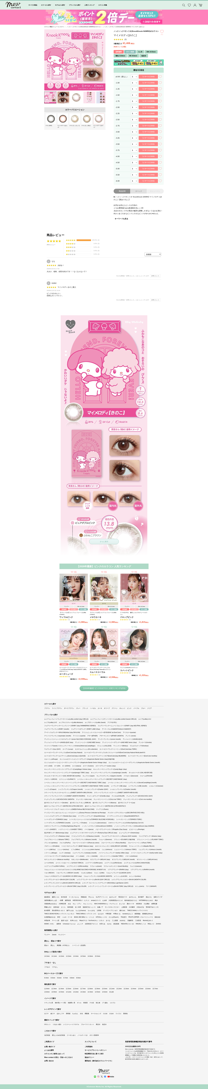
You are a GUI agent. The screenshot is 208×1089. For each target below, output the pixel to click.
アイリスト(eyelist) (79, 736)
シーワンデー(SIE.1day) (119, 786)
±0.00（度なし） (122, 77)
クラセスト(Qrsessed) (131, 776)
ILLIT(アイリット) (101, 897)
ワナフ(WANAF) (151, 886)
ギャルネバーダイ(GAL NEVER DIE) (140, 772)
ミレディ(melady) (65, 853)
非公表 (111, 992)
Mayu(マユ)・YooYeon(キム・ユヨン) (91, 920)
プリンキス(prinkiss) (51, 843)
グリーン (114, 708)
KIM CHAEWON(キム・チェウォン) (105, 904)
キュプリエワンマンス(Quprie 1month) (109, 776)
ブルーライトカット (87, 1024)
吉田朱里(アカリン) (91, 924)
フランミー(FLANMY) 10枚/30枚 (124, 839)
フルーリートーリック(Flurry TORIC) (140, 843)
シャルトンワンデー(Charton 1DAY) (96, 789)
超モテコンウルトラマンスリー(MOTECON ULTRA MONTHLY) (105, 806)
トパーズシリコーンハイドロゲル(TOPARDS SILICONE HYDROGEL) (91, 819)
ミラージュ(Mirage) (50, 853)
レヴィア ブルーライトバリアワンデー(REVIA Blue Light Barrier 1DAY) (105, 883)
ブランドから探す (75, 5)
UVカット (47, 1024)
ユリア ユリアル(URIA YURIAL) (54, 866)
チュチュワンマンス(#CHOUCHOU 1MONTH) (59, 799)
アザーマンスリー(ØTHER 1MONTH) (112, 736)
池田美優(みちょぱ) (50, 900)
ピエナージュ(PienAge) (136, 829)
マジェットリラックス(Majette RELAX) (141, 846)
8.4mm (46, 978)
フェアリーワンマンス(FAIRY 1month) (56, 729)
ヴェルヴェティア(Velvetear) (139, 746)
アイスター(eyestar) (129, 732)
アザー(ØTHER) (92, 736)
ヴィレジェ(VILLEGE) (104, 746)
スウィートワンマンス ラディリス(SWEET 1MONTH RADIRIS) (64, 796)
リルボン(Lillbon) (86, 873)
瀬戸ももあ (70, 910)
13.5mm (140, 989)
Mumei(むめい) (148, 920)
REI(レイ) (151, 924)
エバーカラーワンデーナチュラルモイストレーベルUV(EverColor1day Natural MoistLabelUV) (114, 752)
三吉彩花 (138, 920)
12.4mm (61, 989)
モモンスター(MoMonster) (79, 859)
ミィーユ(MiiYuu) (49, 849)
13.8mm (47, 992)
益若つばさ (64, 920)
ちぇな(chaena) (81, 910)
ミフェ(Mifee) (75, 849)
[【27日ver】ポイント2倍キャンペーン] (104, 17)
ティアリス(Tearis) (102, 809)
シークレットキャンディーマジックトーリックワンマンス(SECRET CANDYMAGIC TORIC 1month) (76, 786)
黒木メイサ (130, 904)
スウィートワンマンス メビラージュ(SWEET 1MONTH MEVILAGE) (116, 792)
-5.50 (118, 175)
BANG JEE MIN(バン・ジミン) (84, 917)
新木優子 (141, 897)
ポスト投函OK (94, 1035)
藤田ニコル (55, 897)
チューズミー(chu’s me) (84, 799)
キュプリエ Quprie (89, 776)
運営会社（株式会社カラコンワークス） (99, 1061)
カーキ (100, 708)
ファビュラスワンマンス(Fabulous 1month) (85, 836)
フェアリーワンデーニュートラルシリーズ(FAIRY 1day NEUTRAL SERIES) (122, 726)
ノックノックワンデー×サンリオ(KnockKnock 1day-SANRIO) (134, 826)
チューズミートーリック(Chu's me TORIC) (107, 799)
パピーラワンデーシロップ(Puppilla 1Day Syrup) (111, 829)
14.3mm (68, 956)
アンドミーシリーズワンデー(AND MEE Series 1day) (119, 742)
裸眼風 (87, 1013)
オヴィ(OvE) (48, 766)
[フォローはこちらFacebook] (105, 1077)
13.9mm (54, 992)
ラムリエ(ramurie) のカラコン (129, 667)
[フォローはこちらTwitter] (102, 1077)
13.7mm (155, 989)
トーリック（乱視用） (79, 945)
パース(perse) (89, 829)
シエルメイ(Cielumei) (156, 786)
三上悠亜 (115, 920)
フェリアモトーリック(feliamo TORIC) (56, 839)
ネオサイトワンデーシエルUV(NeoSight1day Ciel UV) (125, 823)
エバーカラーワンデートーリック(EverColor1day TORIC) (118, 749)
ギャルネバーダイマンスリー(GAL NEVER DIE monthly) (62, 776)
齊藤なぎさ (48, 907)
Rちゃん (91, 897)
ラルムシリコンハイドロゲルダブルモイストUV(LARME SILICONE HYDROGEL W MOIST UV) (75, 869)
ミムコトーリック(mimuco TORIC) (125, 849)
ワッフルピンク (66, 617)
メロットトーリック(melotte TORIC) (111, 856)
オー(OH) (57, 766)
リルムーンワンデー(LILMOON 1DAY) (118, 873)
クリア (149, 708)
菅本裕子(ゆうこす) (152, 907)
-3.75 (118, 150)
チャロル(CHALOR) (118, 796)
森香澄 (59, 924)
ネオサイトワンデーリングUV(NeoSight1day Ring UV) (62, 826)
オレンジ (122, 708)
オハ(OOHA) (66, 766)
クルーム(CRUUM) (146, 776)
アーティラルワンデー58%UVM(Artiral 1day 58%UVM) (62, 732)
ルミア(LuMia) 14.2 (144, 719)
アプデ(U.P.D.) (112, 722)
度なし (53, 945)
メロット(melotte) (92, 856)
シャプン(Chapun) (50, 789)
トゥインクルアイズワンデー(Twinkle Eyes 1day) (60, 816)
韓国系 (85, 1003)
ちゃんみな (91, 910)
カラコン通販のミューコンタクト (54, 26)
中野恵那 (108, 914)
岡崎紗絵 (84, 897)
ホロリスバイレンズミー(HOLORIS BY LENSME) (111, 846)
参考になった (155, 276)
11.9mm (46, 989)
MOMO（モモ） (49, 924)
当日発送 (47, 1035)
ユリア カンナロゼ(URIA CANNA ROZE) (137, 863)
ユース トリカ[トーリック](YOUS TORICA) (69, 863)
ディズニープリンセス (110, 910)
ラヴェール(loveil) (96, 866)
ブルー (143, 708)
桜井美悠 (70, 907)
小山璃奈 (147, 904)
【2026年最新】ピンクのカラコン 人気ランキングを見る (104, 688)
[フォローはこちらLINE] (95, 1077)
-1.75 (118, 101)
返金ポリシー (89, 1057)
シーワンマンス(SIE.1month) (137, 786)
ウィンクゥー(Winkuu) (120, 746)
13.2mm (119, 989)
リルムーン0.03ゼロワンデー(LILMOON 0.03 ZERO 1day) (63, 876)
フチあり (47, 967)
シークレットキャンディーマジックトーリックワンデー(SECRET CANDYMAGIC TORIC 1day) (75, 782)
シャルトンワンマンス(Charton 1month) (123, 789)
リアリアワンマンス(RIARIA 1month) (142, 869)
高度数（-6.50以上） (63, 945)
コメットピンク (127, 670)
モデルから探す (60, 5)
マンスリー (61, 935)
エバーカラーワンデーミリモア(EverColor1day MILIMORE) (107, 756)
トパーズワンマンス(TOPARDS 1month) (57, 823)
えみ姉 (104, 900)
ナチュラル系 (48, 1003)
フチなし (55, 967)
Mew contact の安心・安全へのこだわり (58, 1057)
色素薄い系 (71, 1003)
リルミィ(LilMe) (99, 873)
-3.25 (118, 138)
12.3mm (54, 989)
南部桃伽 (137, 914)
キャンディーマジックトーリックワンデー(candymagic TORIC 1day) (66, 772)
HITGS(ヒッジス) (101, 917)
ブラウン (47, 708)
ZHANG (158, 924)
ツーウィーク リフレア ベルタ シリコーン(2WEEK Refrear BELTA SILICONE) (69, 809)
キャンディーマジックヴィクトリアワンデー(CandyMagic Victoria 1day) (67, 769)
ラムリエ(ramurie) (136, 866)
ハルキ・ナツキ (67, 917)
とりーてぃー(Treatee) (79, 823)
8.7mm (65, 978)
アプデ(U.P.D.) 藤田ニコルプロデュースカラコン (133, 613)
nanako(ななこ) (127, 914)
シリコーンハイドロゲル (71, 1024)
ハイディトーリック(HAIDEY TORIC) (70, 829)
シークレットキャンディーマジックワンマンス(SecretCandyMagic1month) (132, 782)
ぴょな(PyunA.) (114, 917)
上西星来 (124, 907)
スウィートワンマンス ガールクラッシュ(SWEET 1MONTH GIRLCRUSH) (68, 792)
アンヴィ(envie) (131, 736)
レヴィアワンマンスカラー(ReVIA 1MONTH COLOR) (129, 879)
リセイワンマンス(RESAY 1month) (67, 873)
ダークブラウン (69, 708)
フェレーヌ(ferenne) (105, 839)
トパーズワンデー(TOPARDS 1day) (55, 819)
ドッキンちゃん (74, 897)
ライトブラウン (57, 708)
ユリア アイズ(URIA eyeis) (94, 863)
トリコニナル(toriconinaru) (97, 823)
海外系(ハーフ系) (60, 1003)
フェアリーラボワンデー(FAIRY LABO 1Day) (85, 729)
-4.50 (118, 162)
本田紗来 (47, 920)
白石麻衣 (132, 907)
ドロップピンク (127, 617)
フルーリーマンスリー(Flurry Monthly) (113, 843)
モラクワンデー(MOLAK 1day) (100, 859)
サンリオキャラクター (112, 907)
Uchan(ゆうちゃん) (69, 924)
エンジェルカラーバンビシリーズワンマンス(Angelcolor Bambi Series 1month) (134, 762)
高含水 (98, 1024)
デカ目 (92, 1003)
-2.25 (118, 113)
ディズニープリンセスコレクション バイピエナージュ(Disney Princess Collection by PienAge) (75, 813)
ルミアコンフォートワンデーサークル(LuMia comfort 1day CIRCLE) (66, 719)
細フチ (53, 1013)
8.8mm (72, 978)
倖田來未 (139, 904)
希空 (58, 917)
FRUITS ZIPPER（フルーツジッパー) (140, 917)
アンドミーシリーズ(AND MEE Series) (87, 742)
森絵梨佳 (47, 897)
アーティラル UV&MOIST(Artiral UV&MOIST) (116, 729)
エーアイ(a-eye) (68, 749)
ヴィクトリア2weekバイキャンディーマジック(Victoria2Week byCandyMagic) (69, 746)
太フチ (46, 1013)
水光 (81, 1013)
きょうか (122, 904)
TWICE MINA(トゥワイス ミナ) (86, 914)
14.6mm (104, 992)
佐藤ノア (100, 907)
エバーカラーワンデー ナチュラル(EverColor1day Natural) (63, 752)
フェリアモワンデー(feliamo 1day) (150, 836)
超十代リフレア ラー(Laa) (126, 803)
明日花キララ (122, 897)
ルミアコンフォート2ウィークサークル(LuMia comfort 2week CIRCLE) (113, 719)
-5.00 (118, 169)
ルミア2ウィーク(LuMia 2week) (95, 722)
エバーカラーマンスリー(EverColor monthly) (142, 756)
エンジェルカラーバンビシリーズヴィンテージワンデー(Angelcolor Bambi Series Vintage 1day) (75, 762)
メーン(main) (80, 856)
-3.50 (118, 144)
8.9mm (78, 978)
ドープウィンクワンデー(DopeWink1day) (91, 816)
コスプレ (113, 1003)
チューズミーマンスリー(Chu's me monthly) (137, 799)
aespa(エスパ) (95, 900)
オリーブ (107, 708)
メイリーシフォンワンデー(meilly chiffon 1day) (113, 853)
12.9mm (97, 989)
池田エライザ (158, 897)
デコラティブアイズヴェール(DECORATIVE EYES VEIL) (126, 813)
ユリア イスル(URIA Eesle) (113, 863)
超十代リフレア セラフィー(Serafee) (56, 803)
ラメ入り (118, 1013)
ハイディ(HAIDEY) (50, 829)
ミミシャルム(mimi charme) (91, 849)
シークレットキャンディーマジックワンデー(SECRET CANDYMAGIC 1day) (102, 779)
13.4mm (133, 989)
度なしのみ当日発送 (58, 1035)
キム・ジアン (77, 904)
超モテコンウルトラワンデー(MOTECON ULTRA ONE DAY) (63, 806)
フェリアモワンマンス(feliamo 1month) (84, 839)
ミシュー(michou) (63, 849)
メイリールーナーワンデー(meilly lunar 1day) (59, 856)
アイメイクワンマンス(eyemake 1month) (57, 736)
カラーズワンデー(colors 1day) (106, 766)
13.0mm (104, 989)
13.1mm (111, 989)
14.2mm (61, 956)
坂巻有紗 (56, 907)
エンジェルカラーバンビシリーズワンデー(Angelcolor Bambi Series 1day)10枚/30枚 (87, 759)
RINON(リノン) (141, 924)
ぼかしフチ (60, 1013)
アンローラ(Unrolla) (145, 742)
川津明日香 (62, 904)
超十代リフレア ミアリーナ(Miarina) (104, 803)
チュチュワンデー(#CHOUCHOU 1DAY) (140, 796)
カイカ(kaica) (76, 766)
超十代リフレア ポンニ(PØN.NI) (80, 803)
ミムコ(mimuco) (107, 849)
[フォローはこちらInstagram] (98, 1077)
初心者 (98, 1003)
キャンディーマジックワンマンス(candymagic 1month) (109, 772)
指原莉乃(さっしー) (89, 907)
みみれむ (123, 920)
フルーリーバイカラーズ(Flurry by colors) (85, 843)
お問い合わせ (49, 1061)
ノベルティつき (83, 1035)
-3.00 (118, 132)
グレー (78, 708)
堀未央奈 (157, 917)
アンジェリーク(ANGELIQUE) (132, 739)
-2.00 (118, 107)
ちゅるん (75, 1013)
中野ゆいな (116, 914)
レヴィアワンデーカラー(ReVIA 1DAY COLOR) (59, 879)
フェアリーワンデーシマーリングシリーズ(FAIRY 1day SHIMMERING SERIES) (70, 726)
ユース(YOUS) (49, 863)
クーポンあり (71, 1035)
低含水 (104, 1024)
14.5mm (83, 956)
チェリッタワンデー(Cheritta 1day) (98, 796)
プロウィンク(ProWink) (51, 846)
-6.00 (118, 181)
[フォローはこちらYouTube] (110, 1076)
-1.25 (118, 89)
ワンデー (47, 935)
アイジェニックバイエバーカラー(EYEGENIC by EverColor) (101, 732)
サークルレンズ (96, 1013)
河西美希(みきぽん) (50, 904)
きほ (69, 904)
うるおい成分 (57, 1024)
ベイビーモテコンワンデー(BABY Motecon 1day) (77, 846)
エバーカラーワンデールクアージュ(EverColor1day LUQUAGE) (65, 756)
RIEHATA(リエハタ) (127, 924)
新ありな (149, 897)
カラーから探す (46, 5)
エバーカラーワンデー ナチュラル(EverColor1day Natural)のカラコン (100, 668)
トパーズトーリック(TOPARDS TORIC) (129, 819)
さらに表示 (104, 542)
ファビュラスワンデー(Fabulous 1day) (56, 836)
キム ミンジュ (87, 904)
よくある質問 (49, 1050)
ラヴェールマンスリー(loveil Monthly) (116, 866)
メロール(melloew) (131, 856)
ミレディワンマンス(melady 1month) (84, 853)
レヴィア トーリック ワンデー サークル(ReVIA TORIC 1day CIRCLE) (110, 886)
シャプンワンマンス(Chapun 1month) (70, 789)
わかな (109, 924)
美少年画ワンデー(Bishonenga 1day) (56, 833)
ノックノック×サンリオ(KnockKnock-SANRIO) (97, 826)
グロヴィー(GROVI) (50, 779)
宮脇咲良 (130, 920)
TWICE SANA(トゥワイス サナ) (137, 910)
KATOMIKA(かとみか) (146, 900)
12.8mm (90, 989)
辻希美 (99, 910)
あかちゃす (113, 897)
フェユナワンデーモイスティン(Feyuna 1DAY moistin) (119, 836)
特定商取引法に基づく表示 (94, 1054)
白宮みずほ (140, 907)
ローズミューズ (66, 674)
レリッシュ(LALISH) (120, 876)
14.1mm (54, 956)
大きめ (111, 1013)
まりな (108, 920)
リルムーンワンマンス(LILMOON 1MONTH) (98, 876)
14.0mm (47, 956)
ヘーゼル (93, 708)
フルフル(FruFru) (65, 843)
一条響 (61, 900)
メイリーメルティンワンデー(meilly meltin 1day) (146, 853)
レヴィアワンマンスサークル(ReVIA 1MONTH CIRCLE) (62, 883)
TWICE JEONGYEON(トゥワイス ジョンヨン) (59, 914)
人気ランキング (89, 5)
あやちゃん (132, 897)
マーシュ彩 (55, 920)
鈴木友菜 (64, 897)
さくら (63, 907)
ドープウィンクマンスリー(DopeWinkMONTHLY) (123, 816)
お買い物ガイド (49, 1046)
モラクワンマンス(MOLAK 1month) (123, 859)
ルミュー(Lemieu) (135, 876)
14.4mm (75, 956)
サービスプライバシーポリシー (96, 1050)
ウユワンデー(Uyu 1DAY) (52, 749)
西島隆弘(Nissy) (147, 914)
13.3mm (126, 989)
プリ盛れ (105, 1003)
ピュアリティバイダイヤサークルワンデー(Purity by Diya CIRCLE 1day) (93, 833)
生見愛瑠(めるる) (49, 917)
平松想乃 (124, 917)
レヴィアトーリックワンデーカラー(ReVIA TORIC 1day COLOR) (65, 886)
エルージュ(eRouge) (51, 759)
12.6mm (75, 989)
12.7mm (83, 989)
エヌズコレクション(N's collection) (86, 749)
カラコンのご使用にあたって (54, 1054)
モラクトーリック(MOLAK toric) (147, 859)
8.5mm (53, 978)
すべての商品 (33, 5)
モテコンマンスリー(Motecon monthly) (56, 859)
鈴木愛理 (47, 910)
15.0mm (97, 956)
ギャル (79, 1003)
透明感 (68, 1013)
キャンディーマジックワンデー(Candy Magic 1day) (110, 769)
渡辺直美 (116, 924)
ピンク (129, 708)
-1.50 (118, 95)
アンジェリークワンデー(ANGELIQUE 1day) (58, 742)
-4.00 (118, 156)
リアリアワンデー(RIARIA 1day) (118, 869)
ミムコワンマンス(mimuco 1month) (150, 849)
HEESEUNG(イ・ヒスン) (81, 900)
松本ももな (74, 920)
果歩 (156, 900)
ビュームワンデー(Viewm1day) (129, 833)
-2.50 (118, 120)
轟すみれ (122, 910)
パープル (136, 708)
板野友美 (68, 900)
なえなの (101, 914)
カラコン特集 (102, 5)
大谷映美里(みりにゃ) (116, 900)
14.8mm (90, 956)
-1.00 (118, 83)
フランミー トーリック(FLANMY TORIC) (150, 839)
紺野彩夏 (154, 904)
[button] (45, 17)
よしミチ (80, 924)
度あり (46, 945)
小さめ (105, 1013)
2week (54, 935)
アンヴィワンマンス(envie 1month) (109, 739)
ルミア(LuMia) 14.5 (50, 722)
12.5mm (68, 989)
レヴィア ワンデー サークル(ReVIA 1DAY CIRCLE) (93, 879)
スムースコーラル (97, 672)
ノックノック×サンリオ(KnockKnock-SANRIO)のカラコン (84, 26)
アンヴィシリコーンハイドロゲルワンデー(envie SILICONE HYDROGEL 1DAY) (70, 739)
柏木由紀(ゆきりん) (130, 900)
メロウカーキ (95, 617)
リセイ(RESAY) (49, 873)
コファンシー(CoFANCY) (67, 779)
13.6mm (148, 989)
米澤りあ (102, 924)
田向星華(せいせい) (58, 910)
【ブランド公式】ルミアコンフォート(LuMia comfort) (72, 613)
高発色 (125, 1013)
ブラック (85, 708)
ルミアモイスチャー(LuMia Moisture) (71, 722)
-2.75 (118, 126)
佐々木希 (78, 907)
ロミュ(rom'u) (139, 886)
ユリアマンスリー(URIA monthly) (77, 866)
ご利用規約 (89, 1046)
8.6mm (59, 978)
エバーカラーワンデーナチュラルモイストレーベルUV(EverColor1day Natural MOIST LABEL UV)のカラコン (73, 669)
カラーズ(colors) (88, 766)
